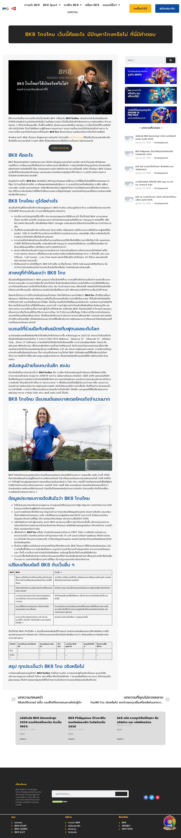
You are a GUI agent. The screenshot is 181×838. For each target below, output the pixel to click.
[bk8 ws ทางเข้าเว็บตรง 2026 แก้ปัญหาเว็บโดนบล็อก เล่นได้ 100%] (129, 202)
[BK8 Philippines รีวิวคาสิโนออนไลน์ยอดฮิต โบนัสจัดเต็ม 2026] (129, 156)
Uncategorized (161, 142)
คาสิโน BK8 (71, 5)
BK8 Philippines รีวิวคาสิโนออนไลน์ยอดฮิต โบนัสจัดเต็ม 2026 (86, 722)
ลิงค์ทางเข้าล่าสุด (60, 148)
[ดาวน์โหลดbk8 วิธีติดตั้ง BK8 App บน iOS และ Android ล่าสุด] (129, 186)
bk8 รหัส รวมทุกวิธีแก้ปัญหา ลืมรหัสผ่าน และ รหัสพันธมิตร (138, 720)
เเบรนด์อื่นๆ (110, 5)
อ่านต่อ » (23, 739)
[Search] (170, 60)
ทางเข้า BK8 (32, 5)
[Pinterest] (157, 797)
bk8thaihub (76, 137)
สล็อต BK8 (92, 5)
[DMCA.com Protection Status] (60, 802)
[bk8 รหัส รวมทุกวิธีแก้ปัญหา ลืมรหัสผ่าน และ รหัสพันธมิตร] (129, 171)
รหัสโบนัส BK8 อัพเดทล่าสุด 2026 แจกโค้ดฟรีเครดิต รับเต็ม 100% (41, 722)
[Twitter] (151, 797)
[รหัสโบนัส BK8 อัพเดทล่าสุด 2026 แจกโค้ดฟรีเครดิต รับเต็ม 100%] (129, 141)
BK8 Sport (50, 5)
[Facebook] (145, 797)
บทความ (72, 12)
